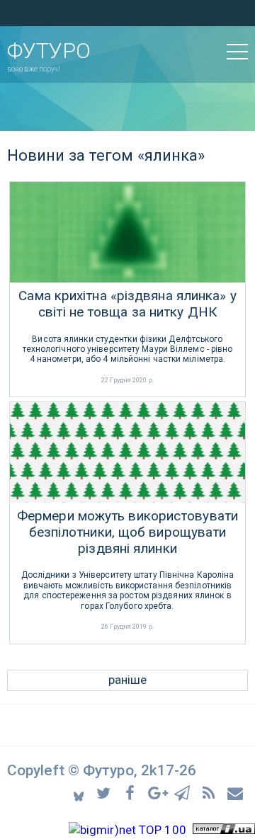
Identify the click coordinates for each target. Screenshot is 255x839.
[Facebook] (132, 792)
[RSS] (211, 792)
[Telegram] (184, 792)
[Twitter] (106, 792)
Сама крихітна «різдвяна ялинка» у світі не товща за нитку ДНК (127, 304)
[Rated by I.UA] (224, 830)
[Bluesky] (80, 792)
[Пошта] (236, 792)
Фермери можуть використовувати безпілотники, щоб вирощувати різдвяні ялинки (127, 532)
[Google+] (158, 792)
